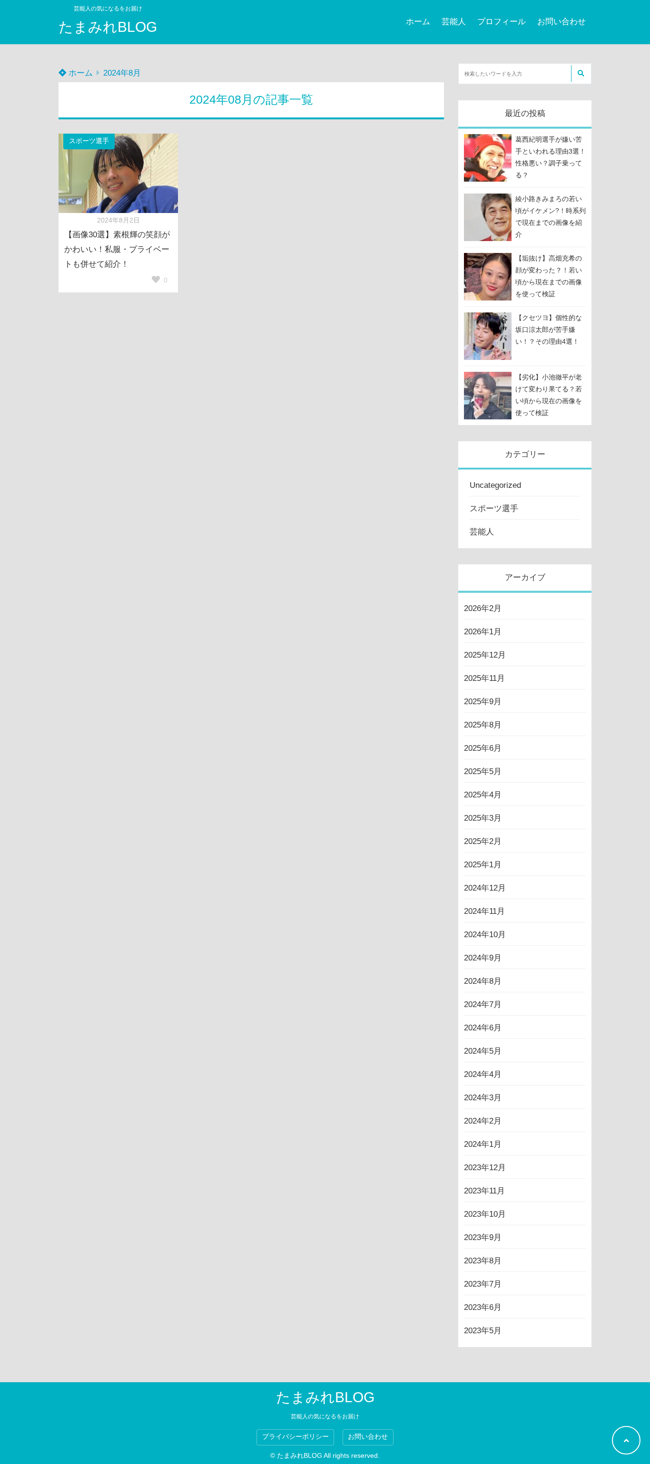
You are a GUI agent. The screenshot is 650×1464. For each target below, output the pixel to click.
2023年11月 (484, 1190)
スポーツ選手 (89, 141)
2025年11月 (484, 678)
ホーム (418, 21)
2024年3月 (483, 1097)
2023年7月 (483, 1284)
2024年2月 (483, 1120)
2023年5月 (483, 1330)
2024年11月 (484, 911)
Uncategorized (495, 485)
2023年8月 (483, 1260)
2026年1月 (483, 631)
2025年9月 (483, 701)
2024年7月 (483, 1004)
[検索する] (580, 73)
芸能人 (454, 21)
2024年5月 (483, 1051)
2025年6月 (483, 748)
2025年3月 (483, 818)
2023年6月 (483, 1307)
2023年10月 (485, 1214)
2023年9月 (483, 1237)
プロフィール (501, 21)
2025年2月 (483, 841)
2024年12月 (485, 887)
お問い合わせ (561, 21)
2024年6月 (483, 1027)
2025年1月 (483, 864)
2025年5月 (483, 771)
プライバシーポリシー (295, 1436)
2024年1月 (483, 1144)
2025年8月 (483, 724)
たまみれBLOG (108, 27)
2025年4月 (483, 794)
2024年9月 (483, 957)
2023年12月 (485, 1167)
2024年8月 (483, 981)
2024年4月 (483, 1074)
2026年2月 (483, 608)
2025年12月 (485, 654)
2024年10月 (485, 934)
